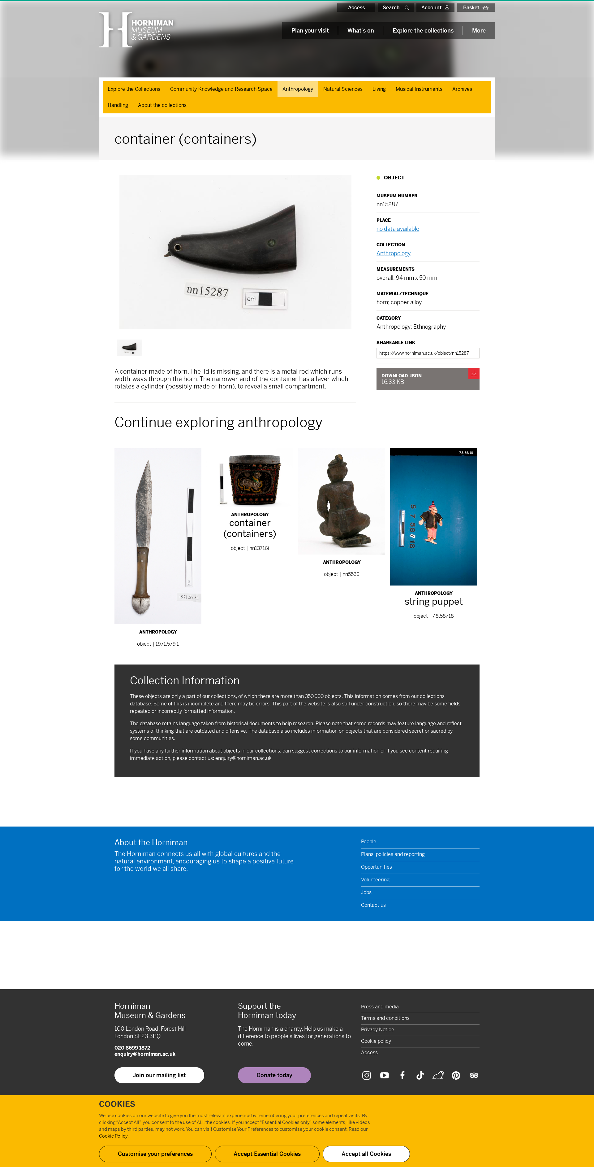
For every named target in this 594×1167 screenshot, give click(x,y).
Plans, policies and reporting (393, 854)
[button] (408, 7)
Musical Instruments (419, 89)
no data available (398, 228)
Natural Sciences (343, 89)
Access (356, 7)
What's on (360, 30)
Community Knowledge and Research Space (221, 89)
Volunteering (375, 879)
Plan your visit (310, 30)
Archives (462, 89)
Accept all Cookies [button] (366, 1153)
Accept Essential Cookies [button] (267, 1153)
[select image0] (129, 348)
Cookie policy (376, 1041)
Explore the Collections (134, 89)
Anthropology (297, 89)
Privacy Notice (377, 1029)
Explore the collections (423, 30)
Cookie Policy (113, 1136)
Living (379, 89)
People (368, 841)
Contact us (373, 905)
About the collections (162, 105)
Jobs (366, 892)
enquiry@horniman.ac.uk (243, 758)
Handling (118, 105)
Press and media (380, 1006)
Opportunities (376, 867)
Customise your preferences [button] (155, 1153)
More (479, 30)
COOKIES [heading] (117, 1104)
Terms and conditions (385, 1018)
